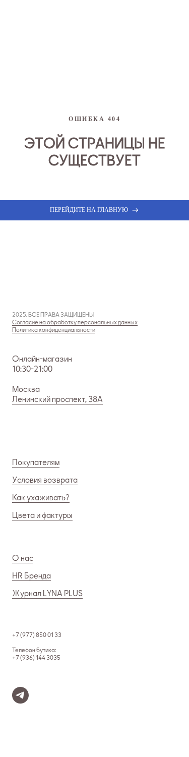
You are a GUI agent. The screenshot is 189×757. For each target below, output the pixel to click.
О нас (22, 558)
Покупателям (35, 462)
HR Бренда (31, 575)
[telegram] (20, 700)
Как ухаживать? (41, 497)
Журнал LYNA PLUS (47, 593)
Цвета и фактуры (42, 515)
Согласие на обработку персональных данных (75, 322)
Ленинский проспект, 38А (57, 399)
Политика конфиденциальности (53, 329)
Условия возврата (45, 480)
